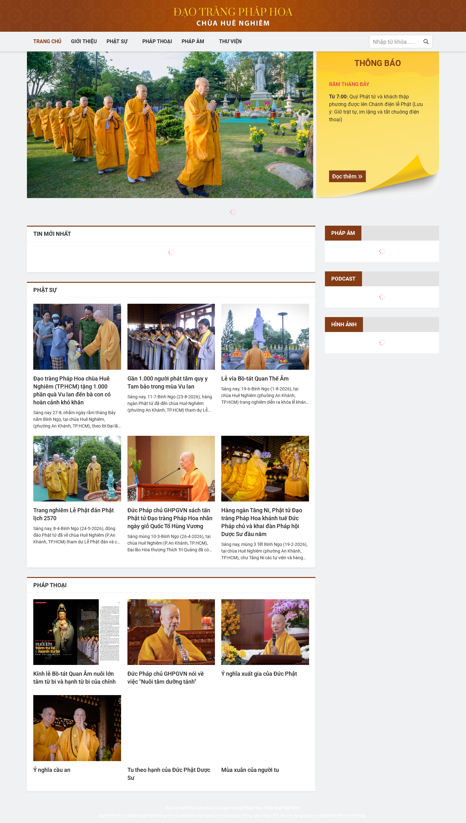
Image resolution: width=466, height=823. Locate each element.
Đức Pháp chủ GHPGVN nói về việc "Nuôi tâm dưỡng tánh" (165, 677)
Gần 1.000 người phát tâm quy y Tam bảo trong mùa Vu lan (167, 382)
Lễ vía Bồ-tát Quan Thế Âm (255, 378)
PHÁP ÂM (343, 233)
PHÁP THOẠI (50, 585)
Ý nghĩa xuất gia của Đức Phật (259, 673)
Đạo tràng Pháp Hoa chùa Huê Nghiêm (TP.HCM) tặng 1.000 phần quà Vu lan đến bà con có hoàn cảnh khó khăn (72, 390)
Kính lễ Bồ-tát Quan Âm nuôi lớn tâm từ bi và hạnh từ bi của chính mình (74, 678)
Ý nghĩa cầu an (51, 770)
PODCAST (343, 278)
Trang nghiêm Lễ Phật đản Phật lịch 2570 (73, 514)
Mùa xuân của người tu (250, 770)
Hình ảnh (344, 324)
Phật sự (45, 290)
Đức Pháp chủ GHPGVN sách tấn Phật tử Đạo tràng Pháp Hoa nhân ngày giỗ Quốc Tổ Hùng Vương (169, 518)
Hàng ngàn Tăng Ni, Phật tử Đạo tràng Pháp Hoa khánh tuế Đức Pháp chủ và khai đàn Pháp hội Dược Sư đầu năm (261, 522)
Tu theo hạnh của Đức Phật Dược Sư (168, 774)
